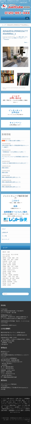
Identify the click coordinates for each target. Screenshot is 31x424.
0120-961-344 (15, 360)
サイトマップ (5, 239)
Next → (26, 42)
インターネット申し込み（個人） (17, 400)
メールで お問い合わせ (15, 99)
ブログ (4, 229)
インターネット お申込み (15, 112)
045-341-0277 (9, 366)
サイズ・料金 (22, 402)
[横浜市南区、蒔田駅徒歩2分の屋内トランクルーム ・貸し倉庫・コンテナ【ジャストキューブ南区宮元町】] (15, 6)
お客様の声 (5, 232)
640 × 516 (21, 36)
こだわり (15, 201)
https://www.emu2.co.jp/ (10, 377)
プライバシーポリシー (14, 403)
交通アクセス (9, 407)
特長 (15, 207)
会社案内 (17, 407)
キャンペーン (15, 124)
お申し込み (19, 398)
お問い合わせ (10, 398)
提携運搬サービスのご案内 (15, 214)
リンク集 (4, 236)
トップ (3, 398)
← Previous (6, 39)
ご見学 (4, 400)
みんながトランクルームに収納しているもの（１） (15, 37)
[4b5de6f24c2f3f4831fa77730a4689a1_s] (15, 56)
